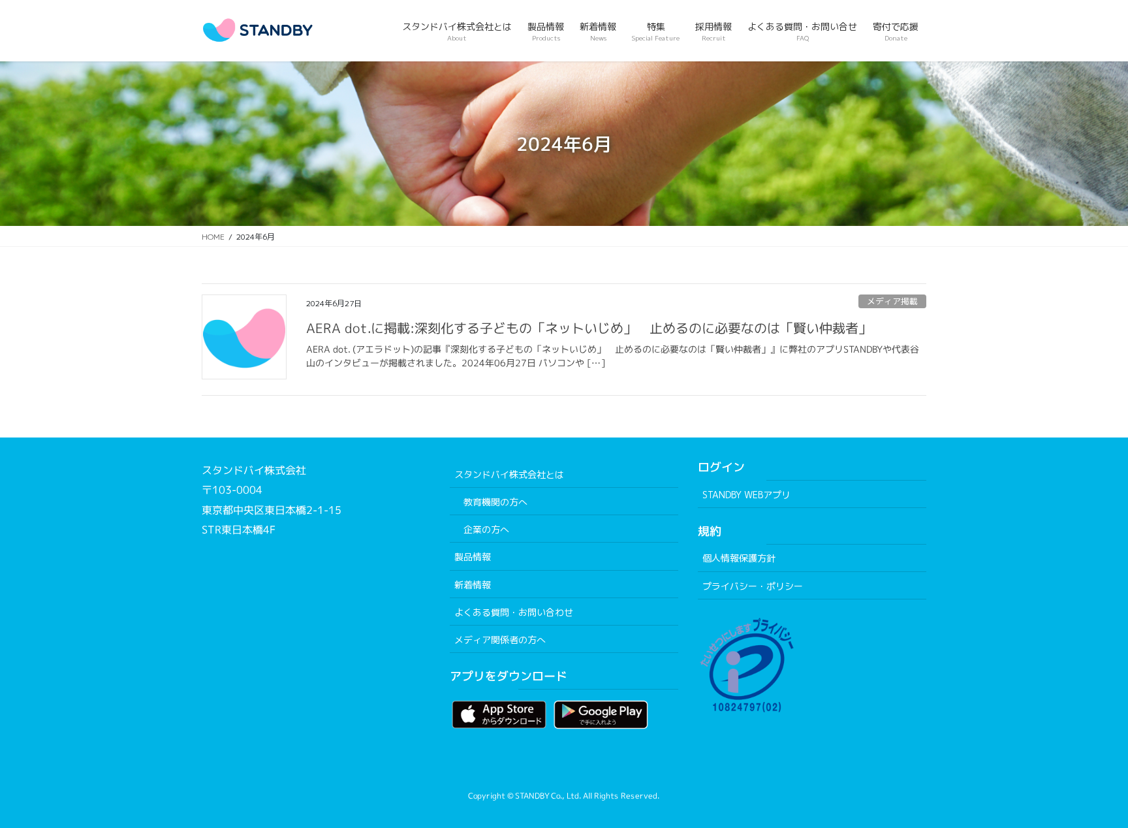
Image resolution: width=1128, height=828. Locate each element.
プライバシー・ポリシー (752, 586)
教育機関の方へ (495, 502)
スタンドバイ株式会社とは (509, 474)
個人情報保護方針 (739, 558)
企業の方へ (486, 529)
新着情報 (472, 585)
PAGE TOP (1090, 791)
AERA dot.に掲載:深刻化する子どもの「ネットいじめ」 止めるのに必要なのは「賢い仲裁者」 (588, 328)
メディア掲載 (892, 301)
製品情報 (472, 556)
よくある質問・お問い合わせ (513, 612)
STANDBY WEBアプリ (746, 494)
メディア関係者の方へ (500, 639)
